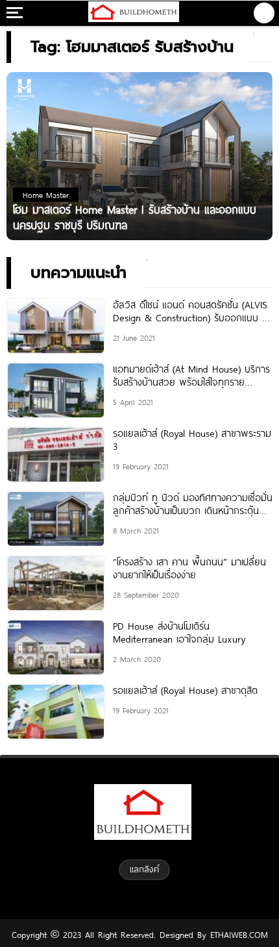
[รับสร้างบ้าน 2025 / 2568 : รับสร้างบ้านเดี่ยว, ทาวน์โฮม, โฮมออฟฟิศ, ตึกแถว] (133, 13)
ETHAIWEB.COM (237, 934)
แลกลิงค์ (144, 869)
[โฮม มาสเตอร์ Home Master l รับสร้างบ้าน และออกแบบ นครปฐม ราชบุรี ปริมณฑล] (139, 155)
